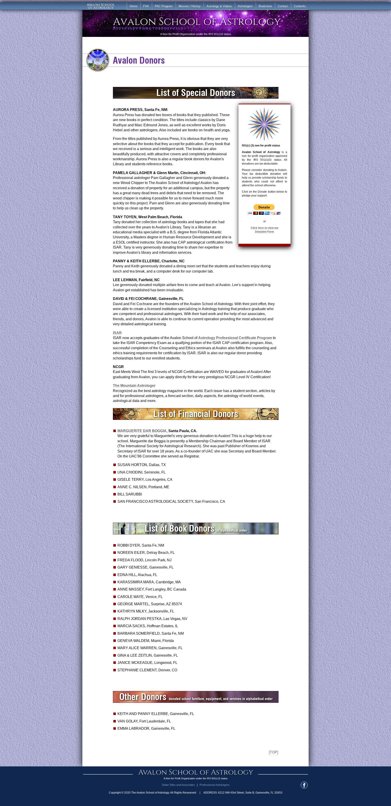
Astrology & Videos (219, 6)
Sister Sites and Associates (178, 785)
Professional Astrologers (214, 785)
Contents (300, 6)
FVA (146, 6)
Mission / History (190, 6)
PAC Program (164, 6)
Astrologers (245, 6)
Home (133, 6)
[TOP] (273, 752)
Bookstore (265, 6)
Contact (283, 6)
